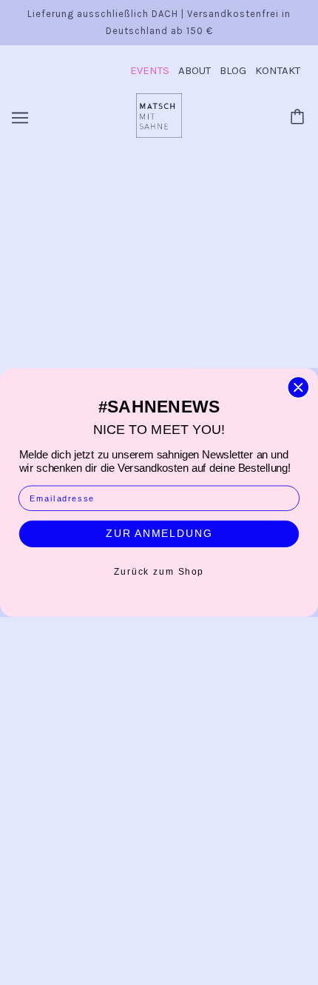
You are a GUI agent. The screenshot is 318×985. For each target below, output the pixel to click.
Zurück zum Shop (159, 571)
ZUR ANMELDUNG (159, 533)
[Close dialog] (298, 387)
